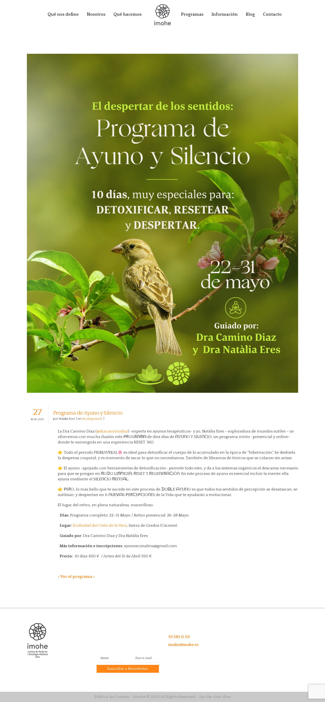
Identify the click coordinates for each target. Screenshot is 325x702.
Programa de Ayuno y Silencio (88, 413)
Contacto (272, 14)
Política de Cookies (111, 697)
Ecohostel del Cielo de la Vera (100, 525)
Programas (192, 14)
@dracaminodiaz (112, 431)
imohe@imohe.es (183, 645)
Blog (250, 14)
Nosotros (96, 14)
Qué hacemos (127, 14)
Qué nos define (63, 14)
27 (37, 414)
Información (225, 14)
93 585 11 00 (179, 637)
